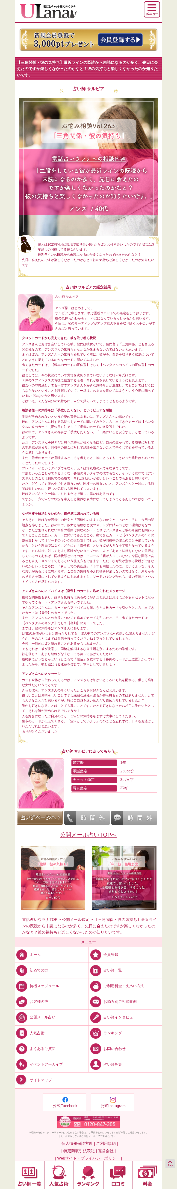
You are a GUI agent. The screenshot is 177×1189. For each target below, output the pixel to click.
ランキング (112, 1033)
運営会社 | (107, 1151)
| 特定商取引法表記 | (79, 1151)
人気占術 (37, 1033)
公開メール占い (43, 1017)
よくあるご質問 (43, 1048)
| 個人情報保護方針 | (77, 1143)
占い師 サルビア (88, 88)
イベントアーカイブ (46, 1064)
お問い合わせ (114, 1048)
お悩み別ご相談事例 (120, 1001)
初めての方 (39, 970)
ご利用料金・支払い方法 (123, 986)
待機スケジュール (44, 986)
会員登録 (110, 955)
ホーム (35, 955)
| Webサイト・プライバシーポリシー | (88, 1158)
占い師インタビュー (120, 1017)
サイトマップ (41, 1080)
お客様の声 (39, 1001)
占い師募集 (112, 1064)
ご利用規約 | (107, 1143)
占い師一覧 (112, 970)
